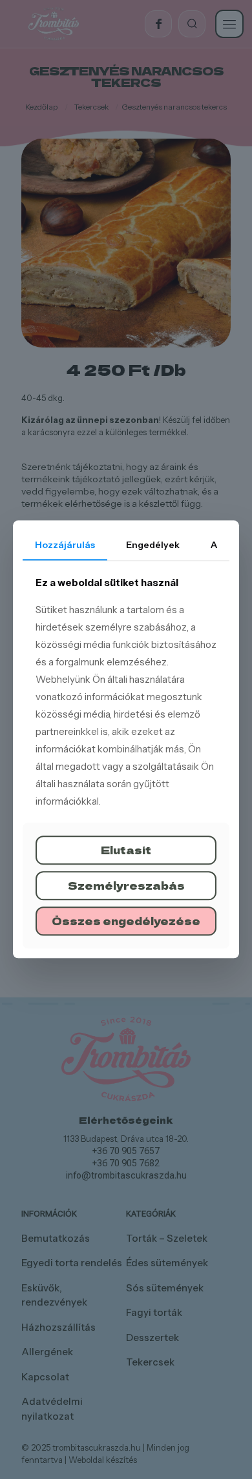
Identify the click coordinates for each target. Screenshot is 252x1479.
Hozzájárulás (65, 545)
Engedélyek (153, 545)
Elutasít (126, 849)
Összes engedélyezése (126, 920)
